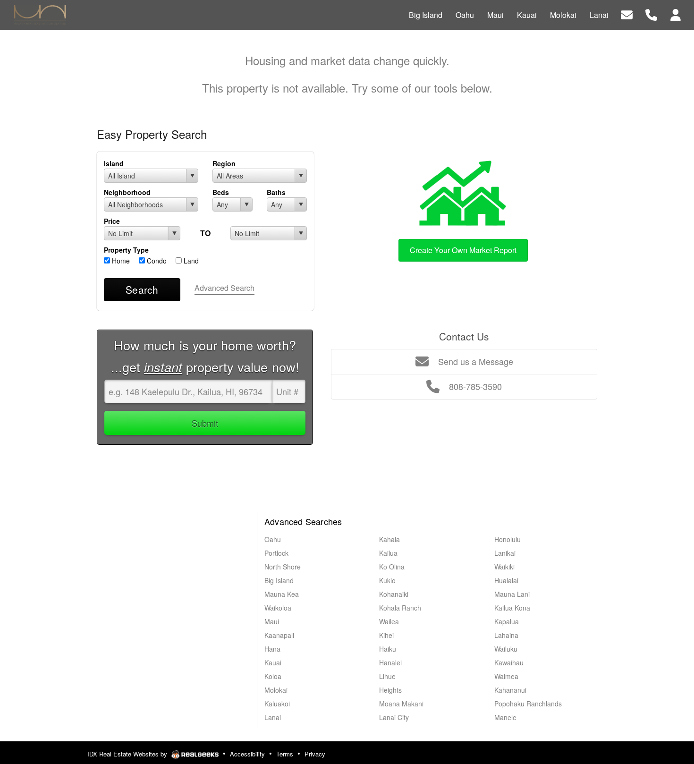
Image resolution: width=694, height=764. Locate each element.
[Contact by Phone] (651, 13)
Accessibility (247, 753)
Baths (276, 192)
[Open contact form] (627, 13)
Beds (220, 192)
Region (224, 163)
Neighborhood (127, 192)
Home (120, 260)
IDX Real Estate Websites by (128, 753)
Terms (284, 753)
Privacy (315, 753)
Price (112, 221)
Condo (156, 260)
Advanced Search (224, 287)
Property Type (126, 250)
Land (190, 260)
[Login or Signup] (675, 13)
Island (114, 163)
